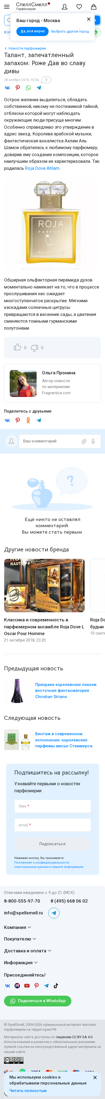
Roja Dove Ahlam (42, 168)
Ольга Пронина (58, 372)
